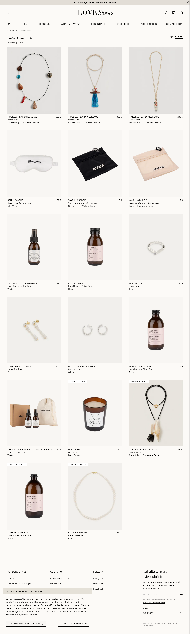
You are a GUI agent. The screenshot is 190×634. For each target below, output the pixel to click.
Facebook (98, 589)
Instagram (98, 578)
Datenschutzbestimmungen (154, 602)
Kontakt (11, 578)
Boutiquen (55, 583)
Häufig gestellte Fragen (19, 583)
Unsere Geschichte (60, 578)
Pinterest (98, 583)
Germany (148, 613)
